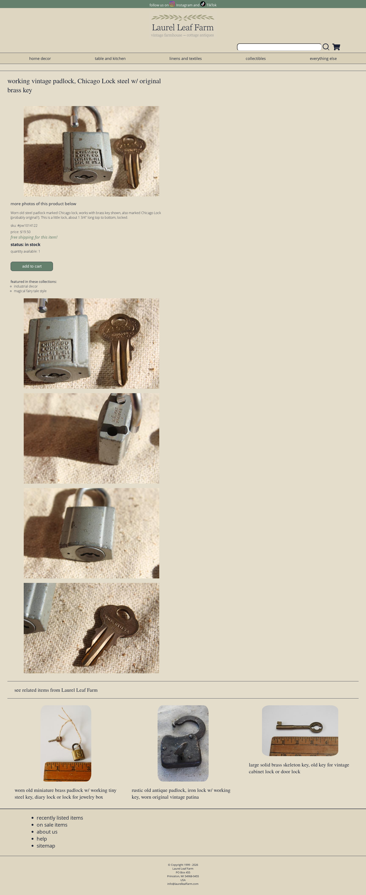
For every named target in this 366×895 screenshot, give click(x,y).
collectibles (256, 58)
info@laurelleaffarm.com (182, 884)
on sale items (52, 824)
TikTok (211, 5)
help (42, 838)
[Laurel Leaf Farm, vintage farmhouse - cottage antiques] (183, 25)
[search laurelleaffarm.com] (327, 47)
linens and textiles (185, 58)
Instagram (184, 5)
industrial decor (26, 286)
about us (47, 831)
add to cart (32, 266)
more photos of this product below (43, 203)
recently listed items (60, 817)
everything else (323, 58)
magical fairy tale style (30, 291)
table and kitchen (110, 58)
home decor (40, 58)
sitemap (46, 845)
